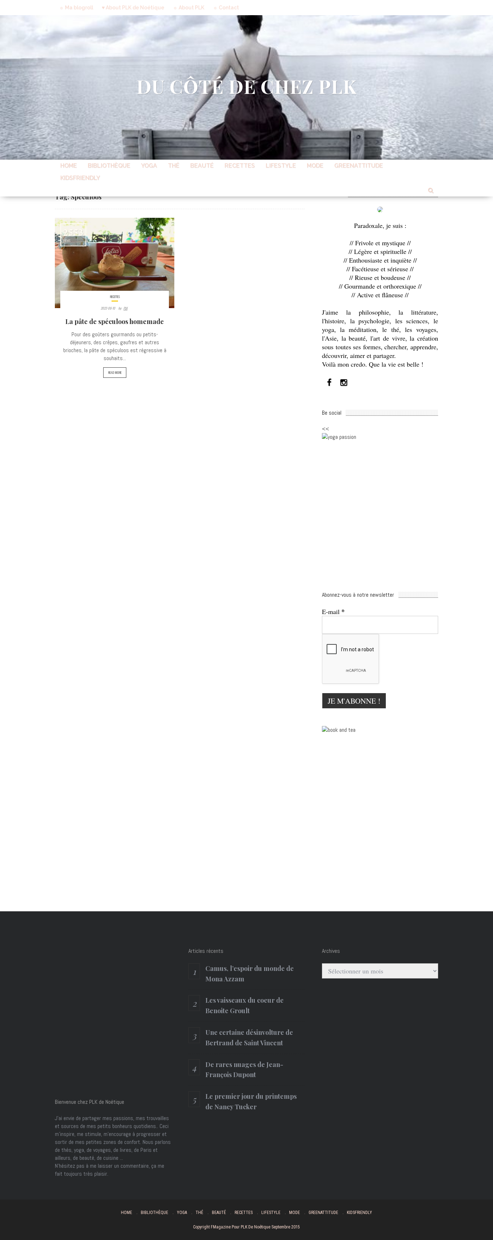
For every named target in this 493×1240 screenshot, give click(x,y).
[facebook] (329, 382)
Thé (173, 165)
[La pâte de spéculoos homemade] (114, 263)
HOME (68, 165)
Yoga (149, 165)
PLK (125, 308)
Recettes (239, 165)
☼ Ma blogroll (76, 7)
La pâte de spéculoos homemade (114, 321)
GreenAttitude (358, 165)
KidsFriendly (80, 177)
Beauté (202, 165)
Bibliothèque (109, 165)
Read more (115, 372)
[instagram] (343, 382)
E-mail (333, 611)
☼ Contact (226, 7)
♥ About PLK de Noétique (133, 7)
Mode (315, 165)
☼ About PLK (188, 7)
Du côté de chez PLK (246, 86)
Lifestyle (281, 165)
